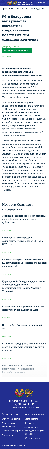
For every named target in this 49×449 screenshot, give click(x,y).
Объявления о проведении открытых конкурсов (35, 430)
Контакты (29, 423)
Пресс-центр (7, 9)
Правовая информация (13, 430)
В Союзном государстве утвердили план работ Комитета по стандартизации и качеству (24, 347)
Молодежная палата (34, 414)
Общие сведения (10, 414)
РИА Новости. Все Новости (17, 50)
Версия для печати (11, 47)
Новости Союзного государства (30, 9)
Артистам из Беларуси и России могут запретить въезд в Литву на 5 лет (23, 308)
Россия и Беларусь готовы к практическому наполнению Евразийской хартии (18, 368)
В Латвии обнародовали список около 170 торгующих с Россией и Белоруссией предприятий (24, 263)
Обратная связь (32, 438)
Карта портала (31, 419)
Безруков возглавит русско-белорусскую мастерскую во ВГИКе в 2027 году (22, 241)
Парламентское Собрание (24, 403)
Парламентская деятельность (9, 425)
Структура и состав (11, 419)
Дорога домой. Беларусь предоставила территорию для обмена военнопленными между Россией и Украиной (23, 286)
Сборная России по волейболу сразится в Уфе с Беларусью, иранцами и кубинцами (24, 219)
